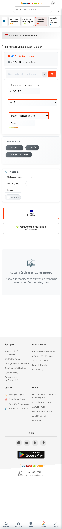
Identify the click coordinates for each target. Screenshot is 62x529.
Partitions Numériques (32, 227)
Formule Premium (40, 365)
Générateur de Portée (42, 411)
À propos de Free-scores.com (13, 352)
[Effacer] (44, 74)
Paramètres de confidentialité (11, 378)
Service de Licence (41, 360)
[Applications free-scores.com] (4, 21)
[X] (35, 443)
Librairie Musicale (16, 399)
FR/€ (57, 11)
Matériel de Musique (18, 408)
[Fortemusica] (20, 474)
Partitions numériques (26, 62)
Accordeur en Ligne (41, 402)
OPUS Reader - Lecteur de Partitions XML (44, 396)
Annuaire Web (38, 407)
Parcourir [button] (18, 526)
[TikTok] (43, 443)
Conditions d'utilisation (15, 368)
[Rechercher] (49, 10)
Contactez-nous (12, 359)
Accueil (6, 526)
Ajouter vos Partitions (42, 356)
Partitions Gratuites (17, 395)
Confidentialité (11, 372)
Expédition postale (24, 56)
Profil (56, 526)
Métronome (37, 420)
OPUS (43, 526)
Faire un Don (38, 369)
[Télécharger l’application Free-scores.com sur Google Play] (31, 454)
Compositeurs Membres (43, 351)
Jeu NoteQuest (39, 416)
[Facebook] (19, 443)
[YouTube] (27, 443)
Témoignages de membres (17, 363)
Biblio (31, 526)
